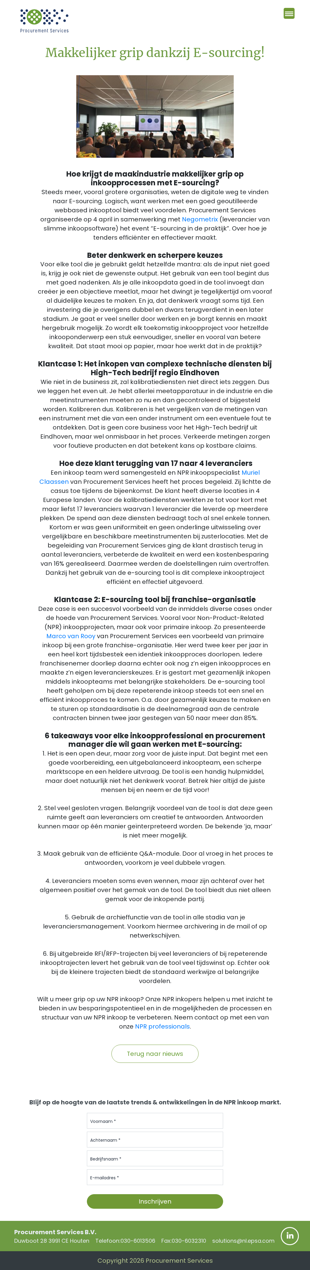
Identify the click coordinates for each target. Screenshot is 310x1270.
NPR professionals (162, 1026)
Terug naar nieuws (155, 1053)
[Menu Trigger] (289, 13)
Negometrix (200, 219)
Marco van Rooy (70, 636)
